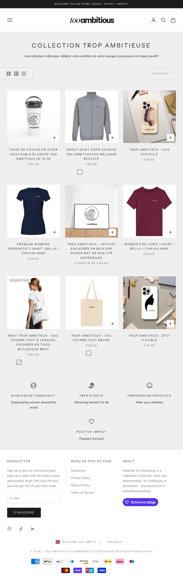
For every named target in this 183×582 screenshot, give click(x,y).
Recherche (78, 470)
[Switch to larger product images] (9, 74)
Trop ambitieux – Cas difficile (149, 152)
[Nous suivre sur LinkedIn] (32, 528)
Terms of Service (82, 493)
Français (115, 541)
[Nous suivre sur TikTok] (21, 528)
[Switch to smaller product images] (16, 74)
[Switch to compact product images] (24, 74)
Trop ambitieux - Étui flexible (149, 338)
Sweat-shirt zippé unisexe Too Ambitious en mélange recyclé (91, 154)
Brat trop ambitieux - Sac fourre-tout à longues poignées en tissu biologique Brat (33, 342)
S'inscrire (24, 513)
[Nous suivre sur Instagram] (9, 528)
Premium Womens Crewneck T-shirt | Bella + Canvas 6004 (33, 248)
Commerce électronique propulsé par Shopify (112, 551)
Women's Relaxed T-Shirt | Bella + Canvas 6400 (149, 246)
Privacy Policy (80, 478)
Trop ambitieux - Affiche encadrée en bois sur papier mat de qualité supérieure (91, 250)
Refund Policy (80, 485)
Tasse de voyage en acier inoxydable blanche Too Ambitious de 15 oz (33, 154)
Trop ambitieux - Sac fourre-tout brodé (91, 338)
